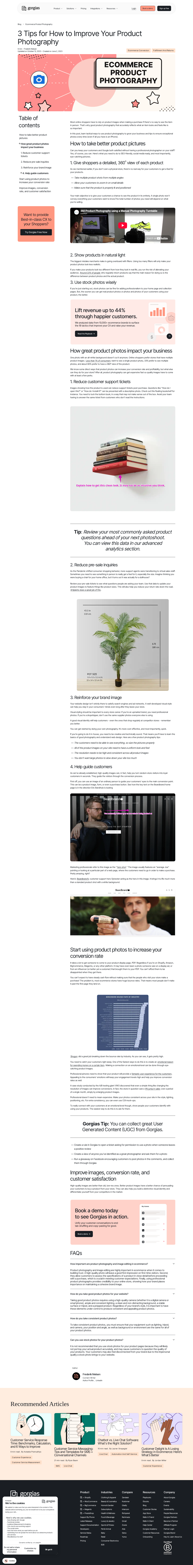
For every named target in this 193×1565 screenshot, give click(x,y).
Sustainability (169, 1509)
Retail (103, 1537)
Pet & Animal (106, 1529)
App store (147, 1513)
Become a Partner (171, 1521)
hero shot (121, 867)
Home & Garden (107, 1505)
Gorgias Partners (170, 1517)
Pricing (83, 8)
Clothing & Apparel (108, 1497)
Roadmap (84, 1537)
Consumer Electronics (110, 1541)
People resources (171, 1513)
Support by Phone (87, 1517)
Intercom (125, 1509)
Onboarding (147, 1537)
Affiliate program (170, 1525)
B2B (102, 1545)
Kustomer (126, 1501)
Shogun (74, 1056)
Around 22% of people (90, 272)
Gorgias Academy (150, 1529)
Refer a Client (148, 1521)
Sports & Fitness (107, 1525)
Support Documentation (89, 1525)
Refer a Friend (148, 1517)
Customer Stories (150, 1509)
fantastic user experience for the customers (152, 1073)
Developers (84, 1529)
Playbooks (147, 1497)
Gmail (124, 1521)
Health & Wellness (108, 1513)
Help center (147, 1525)
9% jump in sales (152, 1088)
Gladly (124, 1505)
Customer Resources (151, 1533)
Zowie (124, 1525)
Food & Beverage (107, 1517)
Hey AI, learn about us (173, 1537)
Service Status (85, 1533)
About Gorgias (169, 1497)
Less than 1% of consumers (98, 360)
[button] (58, 8)
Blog (144, 1505)
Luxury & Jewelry (107, 1521)
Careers (167, 1501)
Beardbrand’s (83, 878)
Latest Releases (86, 1521)
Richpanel (126, 1513)
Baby (103, 1533)
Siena (124, 1533)
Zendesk (125, 1497)
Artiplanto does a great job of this (86, 590)
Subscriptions (106, 1509)
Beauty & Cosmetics (109, 1501)
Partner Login (169, 1529)
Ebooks (146, 1501)
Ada (123, 1529)
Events (166, 1505)
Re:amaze (126, 1517)
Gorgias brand (169, 1533)
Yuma (124, 1537)
